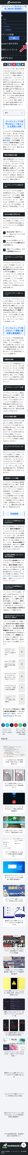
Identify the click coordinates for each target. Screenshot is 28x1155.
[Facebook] (3, 725)
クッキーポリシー (15, 1151)
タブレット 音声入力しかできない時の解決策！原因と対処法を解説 (21, 731)
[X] (12, 725)
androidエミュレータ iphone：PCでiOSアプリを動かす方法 (7, 731)
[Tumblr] (24, 725)
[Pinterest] (16, 725)
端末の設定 (6, 140)
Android (5, 621)
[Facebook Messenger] (7, 725)
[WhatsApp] (20, 725)
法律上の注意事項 (5, 1151)
